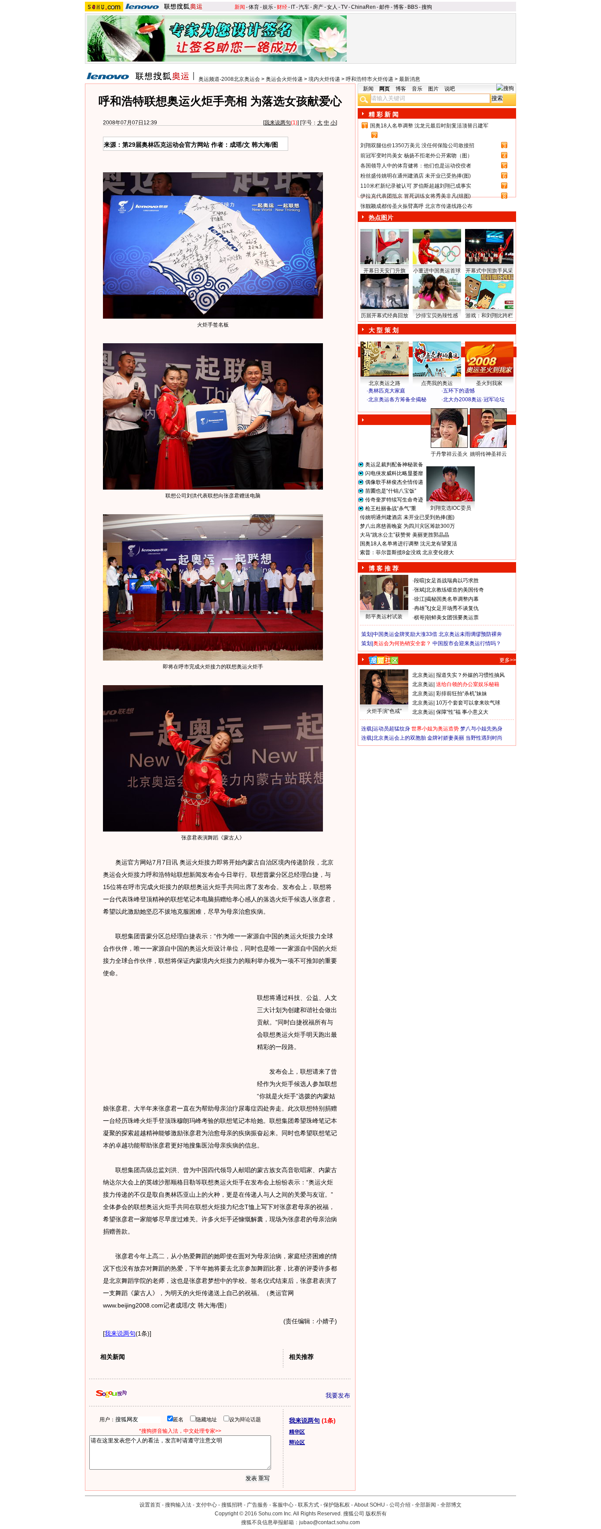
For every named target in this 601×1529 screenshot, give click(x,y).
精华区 (297, 1432)
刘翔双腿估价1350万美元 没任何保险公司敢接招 (417, 145)
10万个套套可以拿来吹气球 (468, 703)
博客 (398, 7)
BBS (412, 7)
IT (293, 7)
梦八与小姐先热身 (481, 729)
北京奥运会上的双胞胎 (399, 738)
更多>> (507, 660)
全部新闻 (425, 1505)
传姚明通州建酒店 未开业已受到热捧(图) (407, 517)
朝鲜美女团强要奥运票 (452, 617)
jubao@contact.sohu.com (329, 1522)
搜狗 (426, 7)
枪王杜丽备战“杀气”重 (390, 508)
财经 (282, 7)
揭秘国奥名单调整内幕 (452, 599)
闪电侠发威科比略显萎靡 (394, 473)
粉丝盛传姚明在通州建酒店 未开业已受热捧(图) (415, 176)
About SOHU (369, 1505)
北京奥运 (422, 675)
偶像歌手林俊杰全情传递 (394, 482)
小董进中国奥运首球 (437, 271)
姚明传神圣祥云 (488, 454)
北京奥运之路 (384, 383)
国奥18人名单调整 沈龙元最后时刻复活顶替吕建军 (429, 126)
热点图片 (381, 217)
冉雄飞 (422, 608)
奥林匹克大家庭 (386, 391)
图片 (433, 89)
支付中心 (206, 1505)
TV (344, 7)
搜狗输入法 (178, 1505)
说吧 (449, 89)
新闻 (240, 7)
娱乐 (268, 7)
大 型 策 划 (384, 330)
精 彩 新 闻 (384, 114)
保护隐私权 (336, 1505)
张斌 (419, 590)
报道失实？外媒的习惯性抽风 (470, 675)
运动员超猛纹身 (391, 729)
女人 (332, 7)
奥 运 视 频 (384, 407)
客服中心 (282, 1505)
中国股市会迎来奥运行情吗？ (466, 643)
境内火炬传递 (324, 79)
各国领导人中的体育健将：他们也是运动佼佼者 (415, 166)
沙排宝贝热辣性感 (437, 315)
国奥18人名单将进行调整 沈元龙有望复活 (408, 544)
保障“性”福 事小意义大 (462, 712)
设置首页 (150, 1505)
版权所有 (376, 1514)
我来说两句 (277, 123)
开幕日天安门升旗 (384, 271)
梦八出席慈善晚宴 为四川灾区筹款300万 (407, 526)
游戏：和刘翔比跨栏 (489, 315)
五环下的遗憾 (459, 391)
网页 (384, 89)
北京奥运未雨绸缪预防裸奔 (470, 634)
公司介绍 (399, 1505)
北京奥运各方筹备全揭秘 (397, 399)
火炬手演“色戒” (384, 711)
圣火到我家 (489, 383)
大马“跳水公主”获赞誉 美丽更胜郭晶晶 (404, 535)
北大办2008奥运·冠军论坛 (474, 399)
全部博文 (451, 1505)
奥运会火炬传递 (284, 79)
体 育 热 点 (441, 462)
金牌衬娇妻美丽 (445, 738)
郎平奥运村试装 (384, 617)
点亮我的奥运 (437, 383)
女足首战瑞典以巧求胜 (452, 580)
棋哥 (419, 617)
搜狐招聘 (231, 1505)
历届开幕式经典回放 (384, 315)
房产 (318, 7)
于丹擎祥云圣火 (449, 454)
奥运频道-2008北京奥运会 (229, 79)
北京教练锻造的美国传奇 (455, 590)
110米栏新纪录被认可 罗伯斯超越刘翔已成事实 (415, 186)
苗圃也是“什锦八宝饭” (390, 491)
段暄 (419, 580)
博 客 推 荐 (384, 568)
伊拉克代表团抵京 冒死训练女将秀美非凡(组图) (415, 196)
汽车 (304, 7)
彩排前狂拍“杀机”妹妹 (461, 693)
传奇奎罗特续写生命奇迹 (394, 500)
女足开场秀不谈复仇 (455, 608)
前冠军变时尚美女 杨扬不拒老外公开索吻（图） (416, 156)
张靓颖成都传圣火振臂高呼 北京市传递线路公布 (416, 206)
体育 (254, 7)
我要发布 (338, 1395)
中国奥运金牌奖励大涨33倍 (405, 634)
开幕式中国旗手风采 (489, 271)
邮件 (384, 7)
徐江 (419, 599)
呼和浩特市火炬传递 (369, 79)
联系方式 (308, 1505)
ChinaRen (363, 7)
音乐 (417, 89)
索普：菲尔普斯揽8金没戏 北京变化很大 (407, 552)
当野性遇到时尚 (483, 738)
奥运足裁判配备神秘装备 (394, 464)
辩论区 (297, 1442)
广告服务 (257, 1505)
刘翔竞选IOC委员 (450, 508)
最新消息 (409, 79)
